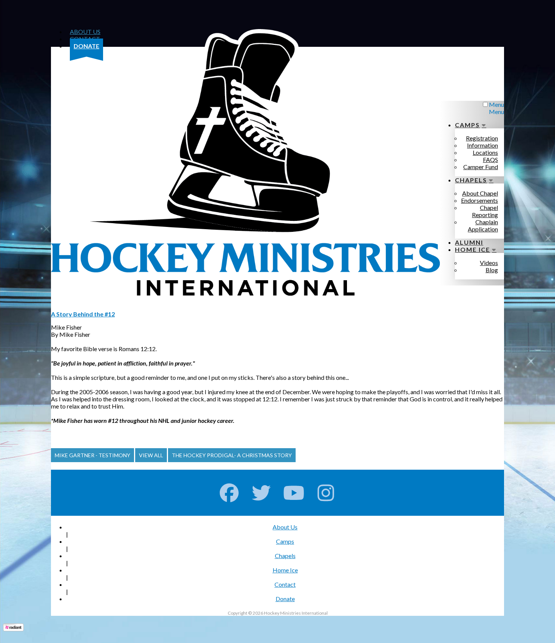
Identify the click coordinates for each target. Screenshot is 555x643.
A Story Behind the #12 (83, 314)
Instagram (326, 492)
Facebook (229, 492)
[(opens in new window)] (13, 628)
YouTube (294, 492)
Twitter (261, 492)
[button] (92, 455)
